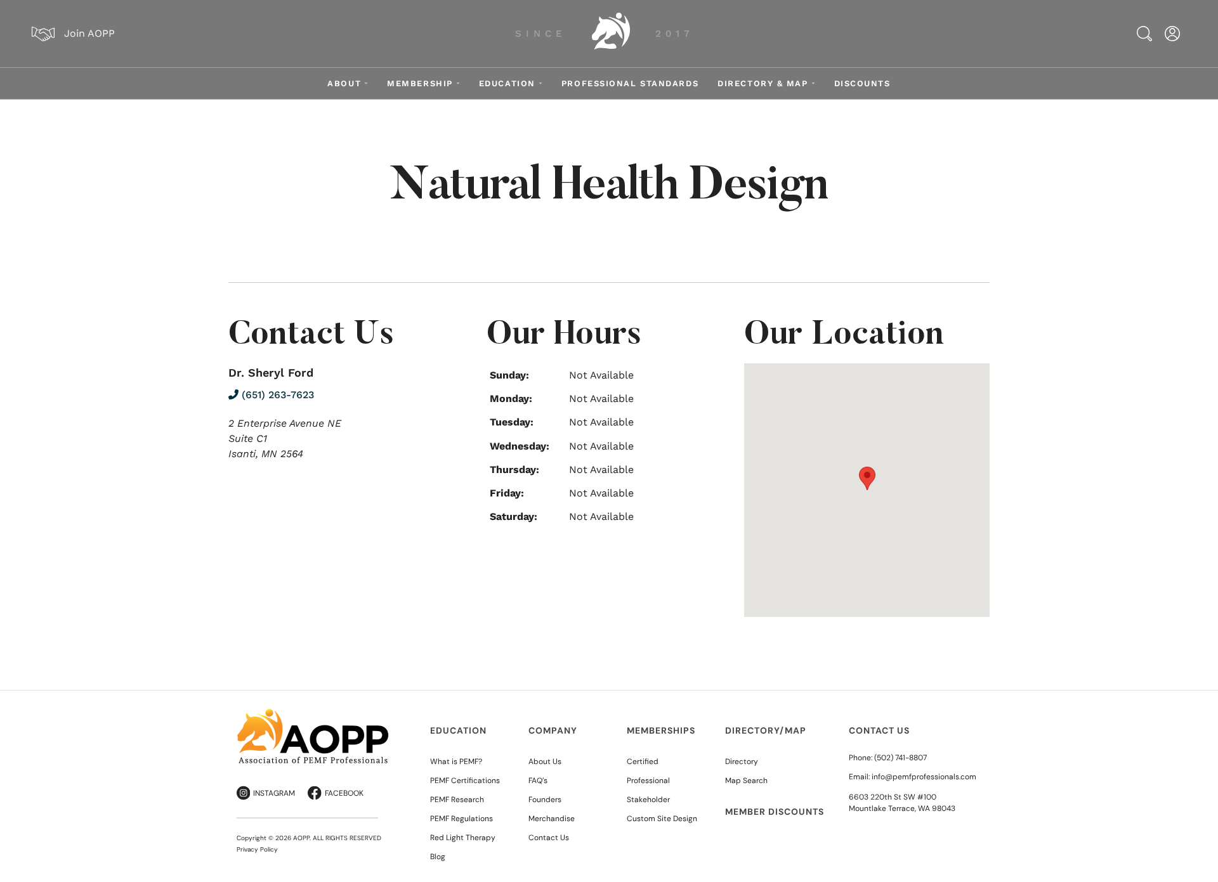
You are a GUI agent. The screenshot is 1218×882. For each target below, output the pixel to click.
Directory (741, 761)
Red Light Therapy (462, 838)
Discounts (862, 83)
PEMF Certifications (465, 780)
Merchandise (551, 819)
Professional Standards (629, 83)
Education (507, 83)
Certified (642, 761)
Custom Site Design (662, 819)
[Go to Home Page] (610, 34)
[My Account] (1172, 34)
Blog (437, 857)
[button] (867, 478)
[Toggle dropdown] (366, 83)
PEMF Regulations (461, 819)
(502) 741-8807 (900, 758)
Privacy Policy (257, 849)
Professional (648, 780)
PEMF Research (457, 799)
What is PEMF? (456, 761)
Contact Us (548, 838)
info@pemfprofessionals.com (924, 777)
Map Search (746, 780)
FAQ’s (537, 780)
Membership (420, 83)
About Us (544, 761)
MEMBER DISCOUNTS (774, 811)
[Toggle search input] (1144, 34)
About (344, 83)
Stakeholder (648, 799)
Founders (544, 799)
